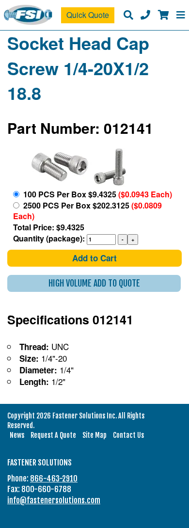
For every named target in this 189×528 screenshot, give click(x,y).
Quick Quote (87, 14)
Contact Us (128, 435)
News (17, 435)
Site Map (94, 435)
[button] (94, 283)
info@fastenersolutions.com (53, 500)
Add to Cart (94, 258)
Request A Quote (53, 435)
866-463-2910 (54, 478)
